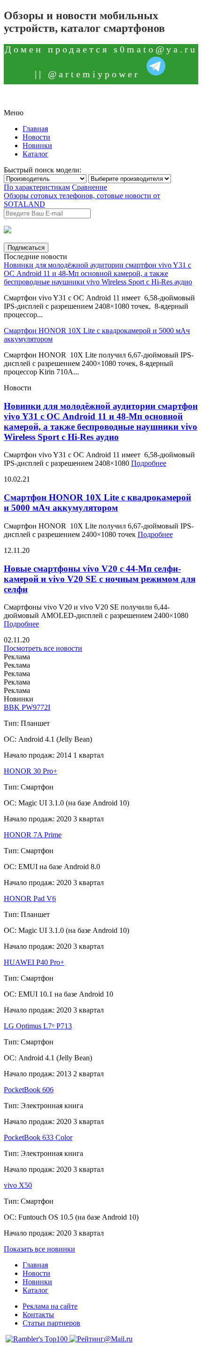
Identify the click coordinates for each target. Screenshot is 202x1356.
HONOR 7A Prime (33, 835)
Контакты (38, 1315)
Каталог (35, 154)
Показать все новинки (39, 1249)
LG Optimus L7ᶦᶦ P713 (38, 1026)
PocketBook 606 (29, 1090)
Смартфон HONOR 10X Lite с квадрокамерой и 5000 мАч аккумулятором (97, 502)
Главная (35, 129)
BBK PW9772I (27, 707)
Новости (36, 137)
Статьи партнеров (51, 1323)
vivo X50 (18, 1185)
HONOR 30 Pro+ (30, 771)
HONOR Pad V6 (30, 898)
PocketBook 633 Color (38, 1137)
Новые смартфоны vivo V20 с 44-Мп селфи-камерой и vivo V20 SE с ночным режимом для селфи (99, 579)
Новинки (37, 145)
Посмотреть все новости (43, 648)
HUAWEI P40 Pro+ (34, 962)
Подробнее (148, 463)
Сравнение (89, 187)
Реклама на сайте (50, 1306)
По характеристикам (37, 187)
